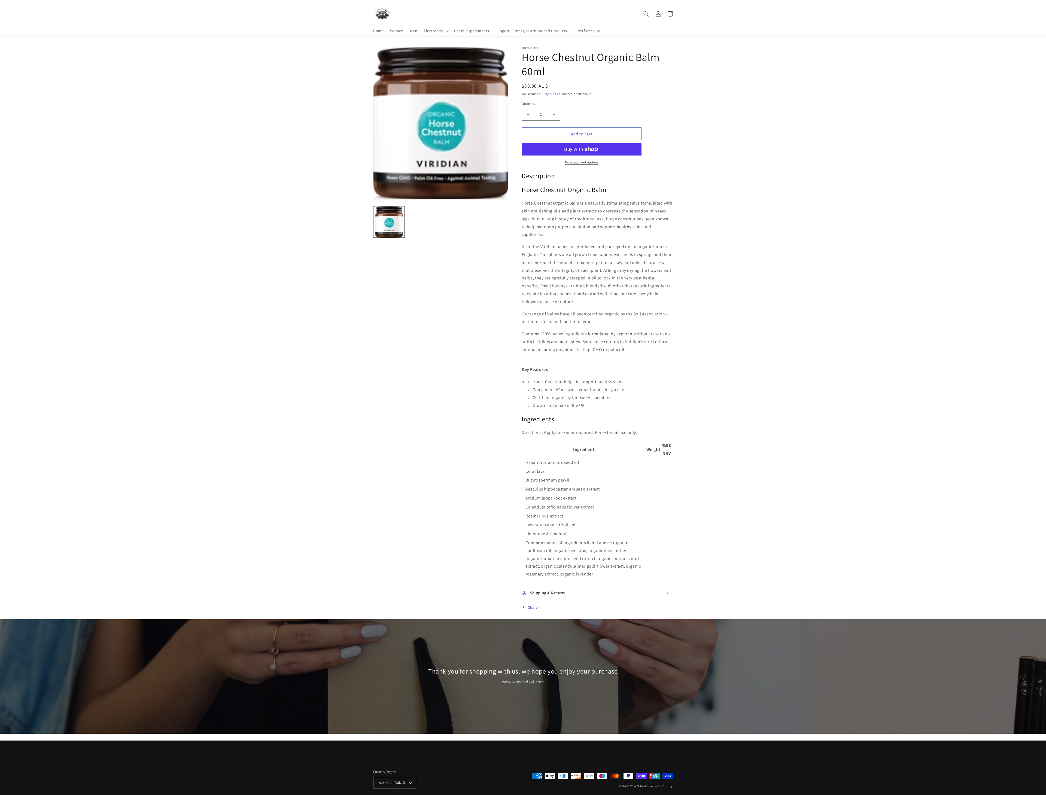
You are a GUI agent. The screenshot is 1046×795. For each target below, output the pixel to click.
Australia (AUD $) (392, 782)
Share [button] (533, 607)
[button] (436, 30)
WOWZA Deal (638, 786)
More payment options (581, 162)
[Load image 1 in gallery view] (389, 222)
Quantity (528, 103)
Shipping (550, 94)
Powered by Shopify (660, 786)
